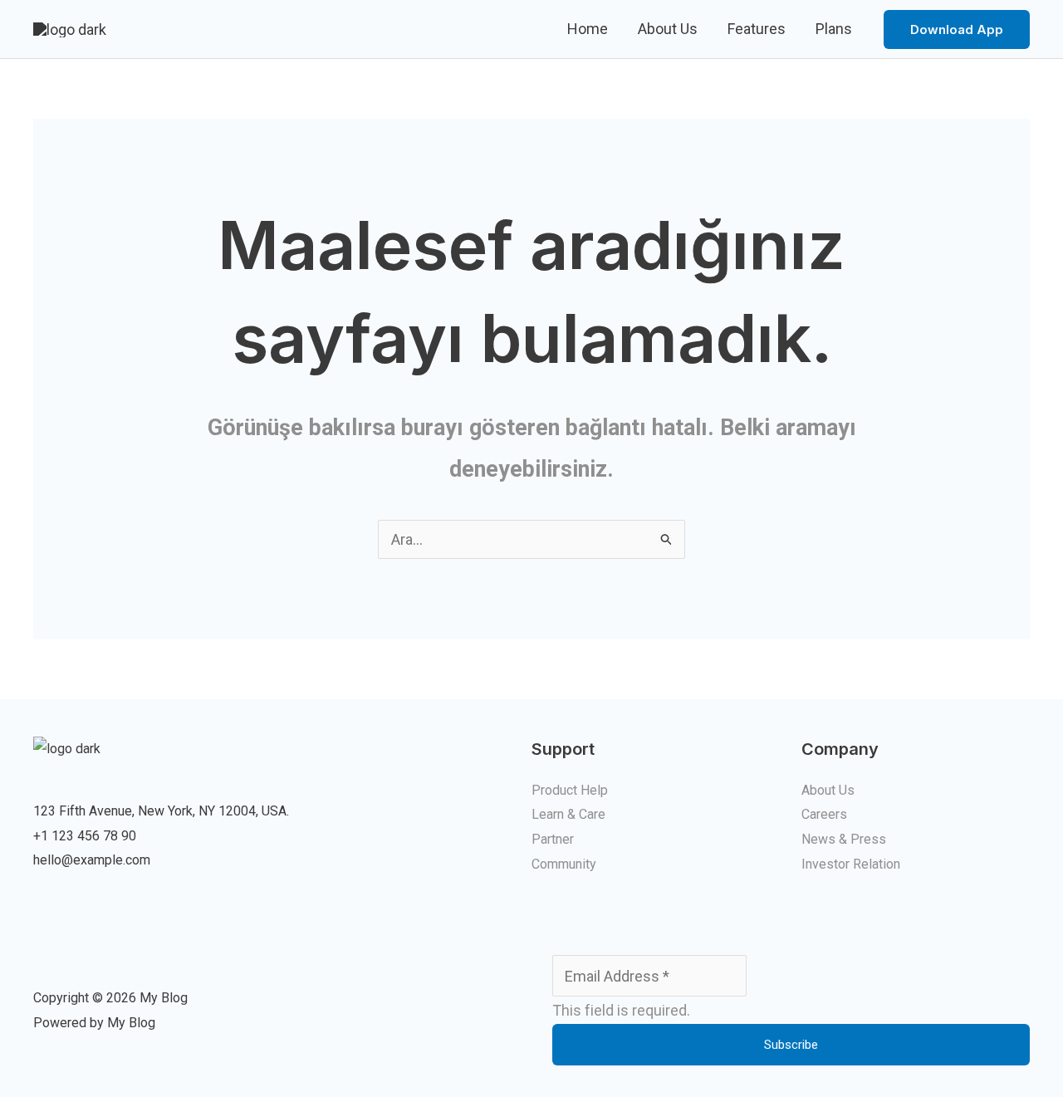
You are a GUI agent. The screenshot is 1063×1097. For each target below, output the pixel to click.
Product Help (570, 790)
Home (587, 28)
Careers (824, 814)
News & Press (843, 839)
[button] (957, 29)
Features (756, 28)
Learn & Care (568, 814)
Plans (834, 28)
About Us (668, 28)
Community (564, 864)
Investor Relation (850, 864)
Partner (553, 839)
